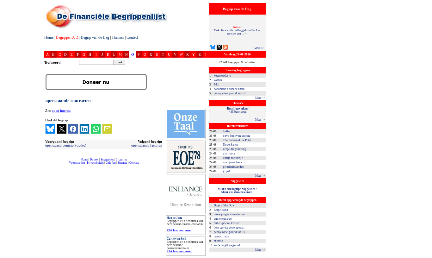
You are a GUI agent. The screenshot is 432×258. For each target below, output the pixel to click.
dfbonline (426, 256)
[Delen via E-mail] (107, 129)
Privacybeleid (95, 162)
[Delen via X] (62, 129)
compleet (47, 165)
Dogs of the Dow (224, 205)
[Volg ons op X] (219, 48)
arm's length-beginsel (227, 245)
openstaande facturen (146, 145)
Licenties (121, 159)
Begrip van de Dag (95, 37)
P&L (216, 84)
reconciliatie (221, 236)
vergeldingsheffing (234, 149)
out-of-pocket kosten (226, 223)
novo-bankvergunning (236, 135)
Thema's (118, 37)
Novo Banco (230, 144)
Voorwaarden (77, 162)
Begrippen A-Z (67, 37)
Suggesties (107, 159)
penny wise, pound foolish (230, 93)
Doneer (94, 159)
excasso (218, 240)
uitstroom (229, 153)
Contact (132, 37)
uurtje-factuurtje (233, 158)
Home (48, 37)
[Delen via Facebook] (73, 129)
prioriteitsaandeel (233, 166)
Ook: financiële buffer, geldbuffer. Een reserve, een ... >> (237, 30)
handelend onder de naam (229, 89)
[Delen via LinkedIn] (84, 129)
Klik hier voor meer (179, 230)
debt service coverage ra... (229, 227)
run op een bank (232, 162)
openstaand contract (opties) (65, 145)
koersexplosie (222, 75)
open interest (61, 110)
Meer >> (259, 48)
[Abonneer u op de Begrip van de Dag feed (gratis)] (225, 48)
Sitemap (122, 162)
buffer (226, 131)
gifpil (226, 171)
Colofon (111, 162)
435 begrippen (238, 110)
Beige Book (221, 209)
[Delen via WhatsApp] (96, 129)
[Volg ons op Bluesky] (212, 48)
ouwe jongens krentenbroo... (231, 214)
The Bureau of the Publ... (238, 140)
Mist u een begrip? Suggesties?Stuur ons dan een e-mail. (237, 190)
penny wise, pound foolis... (230, 232)
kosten (218, 80)
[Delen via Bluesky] (50, 129)
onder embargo (223, 218)
